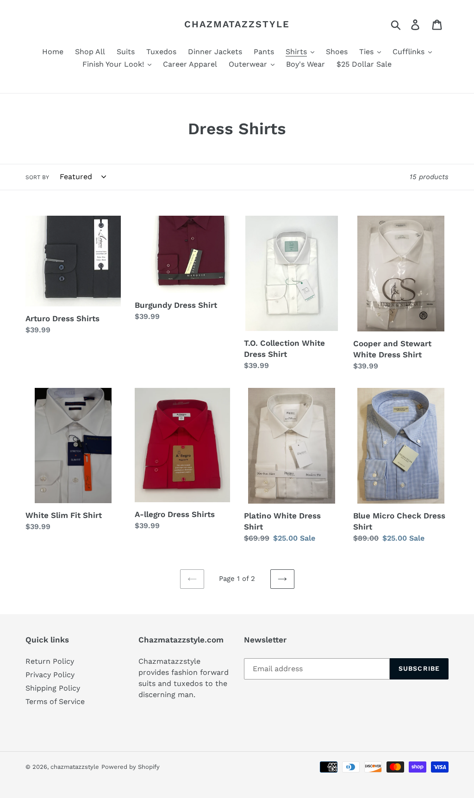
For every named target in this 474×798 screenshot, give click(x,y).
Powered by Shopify (130, 766)
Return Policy (49, 661)
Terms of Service (55, 701)
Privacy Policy (50, 674)
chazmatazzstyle (237, 24)
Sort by (37, 177)
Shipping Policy (52, 688)
